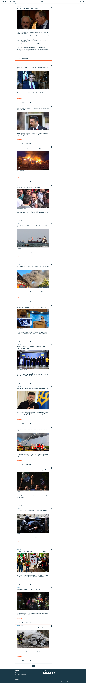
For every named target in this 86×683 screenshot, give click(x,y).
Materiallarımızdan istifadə (19, 676)
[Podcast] (54, 673)
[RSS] (52, 673)
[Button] (19, 58)
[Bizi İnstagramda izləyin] (80, 1)
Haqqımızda (17, 672)
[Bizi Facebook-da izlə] (83, 1)
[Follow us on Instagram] (46, 673)
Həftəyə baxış (17, 679)
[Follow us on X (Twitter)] (48, 673)
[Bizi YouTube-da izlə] (77, 1)
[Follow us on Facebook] (44, 673)
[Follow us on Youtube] (50, 673)
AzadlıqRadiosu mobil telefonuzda (20, 674)
